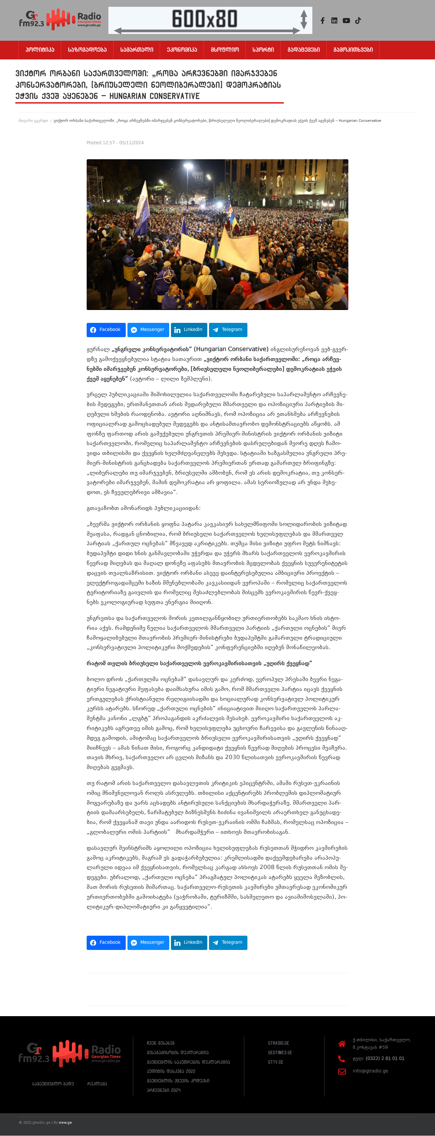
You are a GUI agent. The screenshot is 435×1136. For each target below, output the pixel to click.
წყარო (96, 922)
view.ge (65, 1122)
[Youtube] (346, 20)
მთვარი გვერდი (33, 120)
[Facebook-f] (322, 20)
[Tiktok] (358, 20)
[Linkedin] (334, 20)
